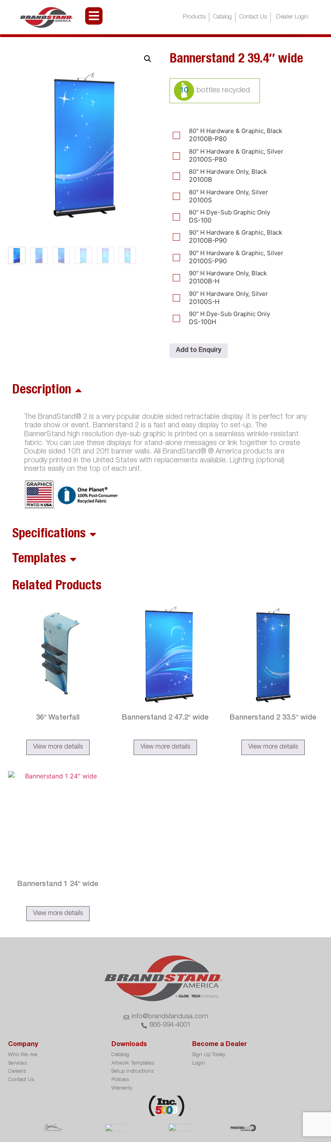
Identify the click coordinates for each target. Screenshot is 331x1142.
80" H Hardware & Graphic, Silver (236, 151)
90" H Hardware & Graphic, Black (235, 232)
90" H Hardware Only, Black (228, 273)
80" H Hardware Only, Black (228, 171)
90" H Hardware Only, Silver (228, 294)
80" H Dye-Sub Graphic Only (229, 212)
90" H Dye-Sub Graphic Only (229, 314)
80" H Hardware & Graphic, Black (235, 131)
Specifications (49, 534)
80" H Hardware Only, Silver (228, 192)
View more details (58, 747)
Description (41, 390)
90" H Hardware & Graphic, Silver (236, 253)
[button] (147, 59)
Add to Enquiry (198, 350)
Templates (39, 559)
